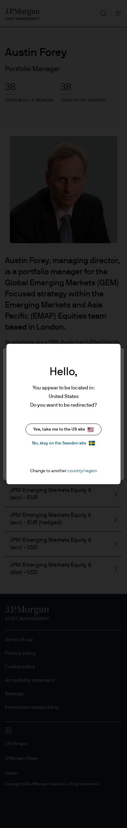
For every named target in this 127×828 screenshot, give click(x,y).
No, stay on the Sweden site (59, 443)
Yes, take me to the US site (59, 429)
